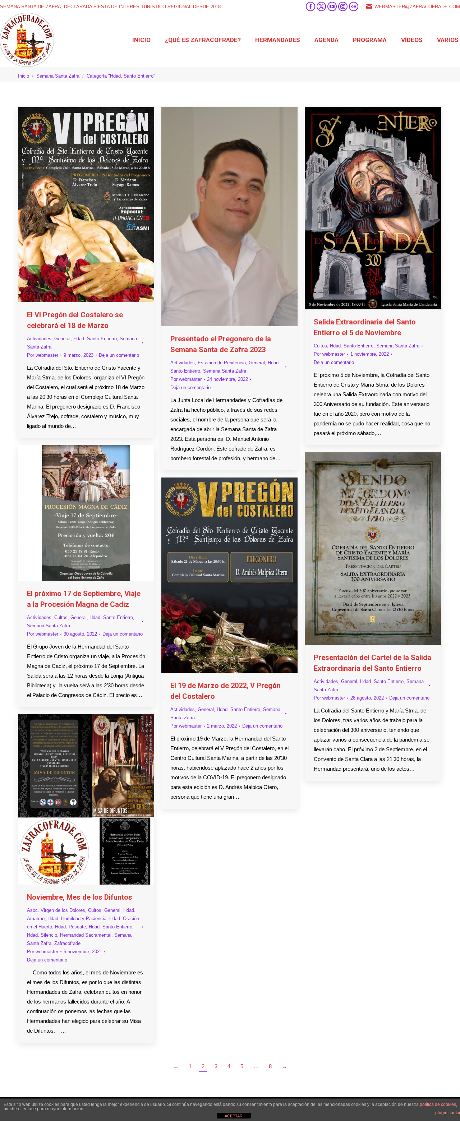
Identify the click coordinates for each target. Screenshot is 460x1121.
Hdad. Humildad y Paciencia (76, 918)
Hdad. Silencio (42, 935)
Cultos (320, 346)
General (62, 338)
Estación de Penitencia (222, 362)
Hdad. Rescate (70, 926)
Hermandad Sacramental (85, 935)
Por (42, 355)
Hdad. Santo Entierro (95, 338)
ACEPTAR (234, 1116)
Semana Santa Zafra (224, 371)
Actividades (39, 338)
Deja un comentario (119, 355)
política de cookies (438, 1104)
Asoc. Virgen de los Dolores (56, 910)
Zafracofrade (67, 943)
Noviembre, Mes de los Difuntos (79, 897)
